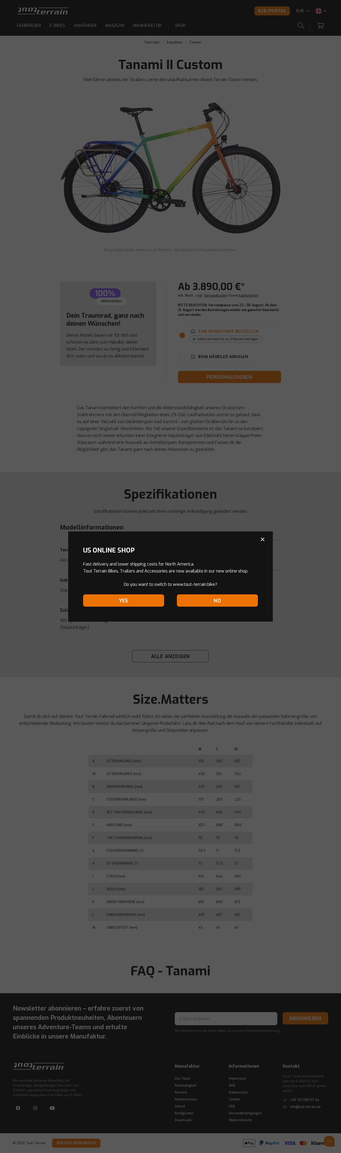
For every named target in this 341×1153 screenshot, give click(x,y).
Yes (123, 601)
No (217, 601)
